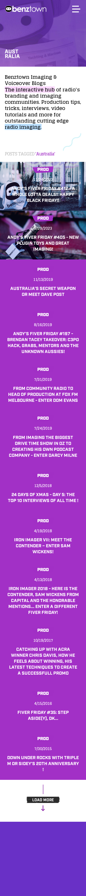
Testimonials (43, 871)
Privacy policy (43, 883)
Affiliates (43, 859)
